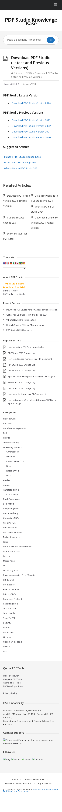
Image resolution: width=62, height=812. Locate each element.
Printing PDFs (9, 594)
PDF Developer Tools (13, 686)
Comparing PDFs (11, 508)
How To (6, 437)
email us (17, 743)
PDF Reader (8, 584)
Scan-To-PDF (9, 618)
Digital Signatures (11, 537)
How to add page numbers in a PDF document (30, 358)
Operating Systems (12, 447)
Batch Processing (11, 499)
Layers (6, 556)
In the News (8, 632)
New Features (10, 418)
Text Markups (9, 608)
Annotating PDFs (11, 489)
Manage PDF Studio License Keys (22, 156)
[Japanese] (17, 263)
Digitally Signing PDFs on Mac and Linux (25, 324)
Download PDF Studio (34, 779)
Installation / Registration (15, 428)
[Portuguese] (20, 263)
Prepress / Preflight (12, 598)
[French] (7, 263)
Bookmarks (8, 503)
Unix (8, 475)
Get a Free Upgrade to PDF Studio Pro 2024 (26, 314)
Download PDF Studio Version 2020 (31, 137)
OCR (5, 565)
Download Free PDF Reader (18, 783)
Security (7, 622)
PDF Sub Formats (11, 589)
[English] (4, 263)
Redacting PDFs (10, 603)
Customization (10, 527)
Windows (10, 456)
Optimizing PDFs (11, 570)
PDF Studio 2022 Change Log (21, 364)
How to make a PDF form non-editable (26, 347)
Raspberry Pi (12, 470)
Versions (20, 73)
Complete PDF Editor (13, 679)
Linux (8, 466)
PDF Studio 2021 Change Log (20, 162)
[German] (11, 263)
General (7, 637)
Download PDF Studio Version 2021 (31, 131)
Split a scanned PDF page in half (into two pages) (31, 376)
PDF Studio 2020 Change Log (21, 382)
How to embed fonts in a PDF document (27, 394)
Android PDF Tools (12, 682)
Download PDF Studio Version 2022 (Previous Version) (44, 222)
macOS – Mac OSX (15, 461)
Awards (6, 485)
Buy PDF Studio (10, 290)
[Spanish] (23, 263)
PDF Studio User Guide (14, 294)
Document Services (12, 532)
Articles (6, 480)
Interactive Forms (11, 551)
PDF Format (8, 579)
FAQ (29, 73)
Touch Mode (9, 613)
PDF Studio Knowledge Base (31, 21)
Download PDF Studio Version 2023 (31, 120)
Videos (6, 627)
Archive (6, 646)
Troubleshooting (11, 442)
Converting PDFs (11, 518)
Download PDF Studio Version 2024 (31, 103)
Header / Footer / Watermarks (17, 546)
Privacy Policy (10, 693)
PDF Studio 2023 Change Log (19, 330)
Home (15, 779)
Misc (5, 651)
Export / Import (13, 494)
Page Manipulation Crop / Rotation (19, 575)
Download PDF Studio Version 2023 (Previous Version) (16, 200)
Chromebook (12, 451)
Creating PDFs (10, 522)
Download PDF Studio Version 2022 (31, 125)
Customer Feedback (12, 641)
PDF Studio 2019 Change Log (21, 388)
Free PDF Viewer (11, 675)
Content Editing (10, 513)
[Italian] (14, 263)
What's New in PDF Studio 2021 (21, 168)
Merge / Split (9, 560)
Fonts (5, 541)
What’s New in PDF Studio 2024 (21, 319)
